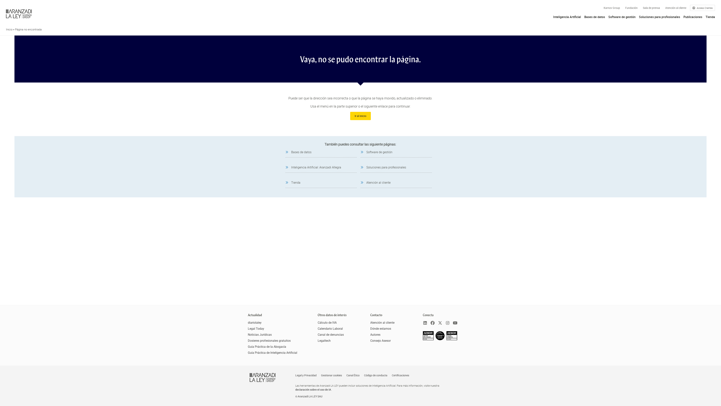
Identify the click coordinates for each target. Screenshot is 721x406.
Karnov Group (612, 7)
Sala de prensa (651, 7)
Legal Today (256, 328)
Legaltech (324, 340)
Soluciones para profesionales (659, 17)
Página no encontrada (28, 29)
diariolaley (255, 322)
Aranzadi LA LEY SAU (310, 396)
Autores (375, 334)
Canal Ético (353, 375)
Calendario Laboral (330, 328)
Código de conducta (375, 375)
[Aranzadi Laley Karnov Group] (19, 13)
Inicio (9, 29)
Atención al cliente (675, 7)
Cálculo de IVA (327, 322)
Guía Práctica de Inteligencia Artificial (272, 352)
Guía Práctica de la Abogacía (267, 346)
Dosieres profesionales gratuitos (269, 340)
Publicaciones (692, 17)
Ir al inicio (360, 116)
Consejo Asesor (380, 340)
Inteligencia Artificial (567, 17)
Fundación (631, 7)
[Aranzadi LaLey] (262, 377)
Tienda (710, 17)
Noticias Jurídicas (260, 334)
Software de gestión (622, 17)
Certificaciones (400, 375)
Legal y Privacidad (306, 375)
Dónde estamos (380, 328)
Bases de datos (594, 17)
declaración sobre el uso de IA (313, 389)
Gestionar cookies (331, 375)
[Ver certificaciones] (440, 339)
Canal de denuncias (331, 334)
